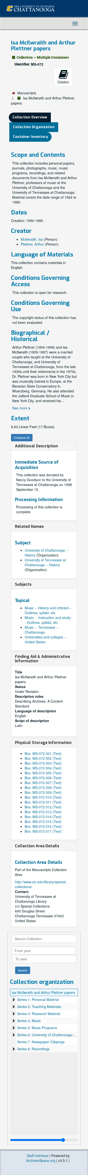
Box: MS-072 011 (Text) (43, 802)
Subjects (23, 584)
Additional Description (36, 446)
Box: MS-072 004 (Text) (43, 768)
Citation (63, 82)
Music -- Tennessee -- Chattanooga (42, 630)
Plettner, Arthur (32, 244)
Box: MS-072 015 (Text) (43, 821)
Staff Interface (37, 1155)
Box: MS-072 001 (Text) (43, 753)
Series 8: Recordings (33, 1048)
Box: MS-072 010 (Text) (43, 797)
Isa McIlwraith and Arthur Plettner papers (43, 992)
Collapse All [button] (22, 437)
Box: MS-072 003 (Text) (43, 763)
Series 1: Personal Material (38, 999)
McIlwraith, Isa (32, 239)
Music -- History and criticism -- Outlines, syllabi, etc (49, 610)
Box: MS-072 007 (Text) (43, 782)
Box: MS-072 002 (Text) (43, 758)
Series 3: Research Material (38, 1013)
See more (20, 408)
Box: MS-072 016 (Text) (43, 826)
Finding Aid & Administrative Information (42, 658)
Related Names (29, 526)
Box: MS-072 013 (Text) (43, 811)
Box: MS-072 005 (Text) (43, 772)
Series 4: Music (29, 1020)
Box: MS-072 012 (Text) (43, 806)
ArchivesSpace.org (40, 1160)
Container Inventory (30, 136)
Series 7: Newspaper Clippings (41, 1041)
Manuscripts (26, 92)
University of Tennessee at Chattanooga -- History (45, 562)
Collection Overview (29, 117)
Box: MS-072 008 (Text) (43, 787)
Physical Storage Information (43, 742)
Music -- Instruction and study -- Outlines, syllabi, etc (49, 620)
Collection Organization (34, 127)
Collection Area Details (37, 845)
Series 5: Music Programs (37, 1027)
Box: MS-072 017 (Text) (43, 831)
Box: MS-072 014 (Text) (43, 816)
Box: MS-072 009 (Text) (43, 792)
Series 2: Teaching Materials (39, 1006)
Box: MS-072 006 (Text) (43, 777)
